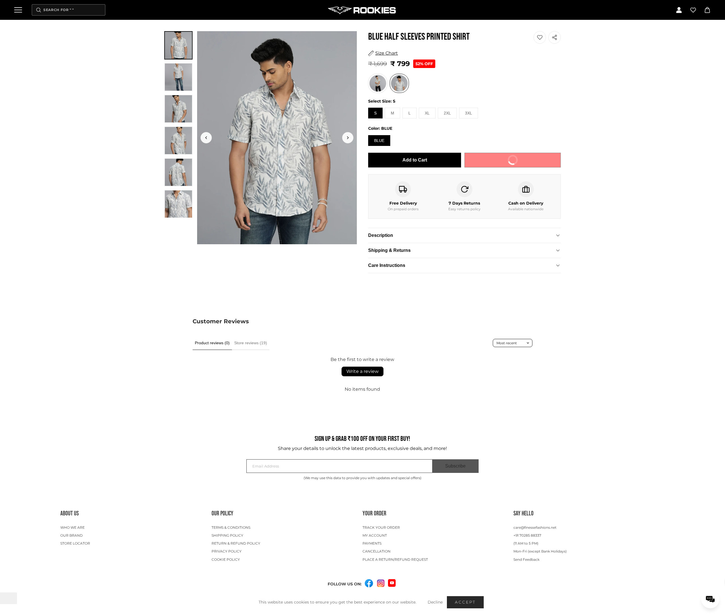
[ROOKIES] (362, 10)
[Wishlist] (693, 10)
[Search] (38, 9)
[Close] (472, 272)
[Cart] (707, 10)
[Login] (678, 10)
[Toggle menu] (18, 10)
